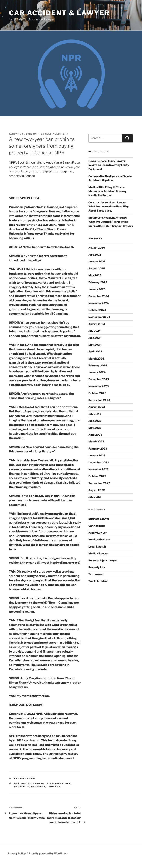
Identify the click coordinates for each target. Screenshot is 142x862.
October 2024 (97, 310)
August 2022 (96, 490)
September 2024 (99, 316)
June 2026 (95, 254)
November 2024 (98, 303)
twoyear (54, 786)
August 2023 (96, 406)
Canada (39, 783)
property (38, 786)
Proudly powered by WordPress (48, 853)
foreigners (55, 783)
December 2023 (98, 379)
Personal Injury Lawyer (102, 560)
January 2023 (96, 455)
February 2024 (97, 365)
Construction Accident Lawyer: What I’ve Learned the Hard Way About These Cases (108, 206)
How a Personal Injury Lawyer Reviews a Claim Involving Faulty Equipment (108, 165)
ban (17, 783)
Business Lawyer (98, 518)
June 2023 (94, 420)
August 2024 (96, 323)
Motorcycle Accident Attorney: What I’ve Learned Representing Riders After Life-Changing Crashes (110, 221)
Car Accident (96, 525)
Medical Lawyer (98, 553)
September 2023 (99, 400)
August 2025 (96, 268)
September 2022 (99, 483)
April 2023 (95, 434)
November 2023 (98, 386)
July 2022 (94, 496)
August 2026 (96, 247)
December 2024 (98, 296)
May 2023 (94, 427)
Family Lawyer (97, 532)
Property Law (25, 778)
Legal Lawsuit (97, 546)
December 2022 (98, 462)
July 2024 (94, 330)
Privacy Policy (17, 853)
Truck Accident (98, 581)
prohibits (21, 786)
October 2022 (97, 476)
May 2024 (95, 344)
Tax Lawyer (95, 574)
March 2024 (96, 358)
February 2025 (97, 282)
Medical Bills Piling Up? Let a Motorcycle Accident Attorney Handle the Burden (107, 191)
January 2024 (97, 372)
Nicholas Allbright (53, 134)
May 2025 (95, 275)
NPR (68, 783)
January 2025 (97, 289)
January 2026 (97, 261)
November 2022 (98, 469)
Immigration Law (99, 539)
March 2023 (96, 441)
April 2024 (95, 351)
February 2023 (97, 448)
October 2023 (97, 393)
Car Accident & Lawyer (59, 13)
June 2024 (95, 337)
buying (26, 783)
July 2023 (94, 413)
